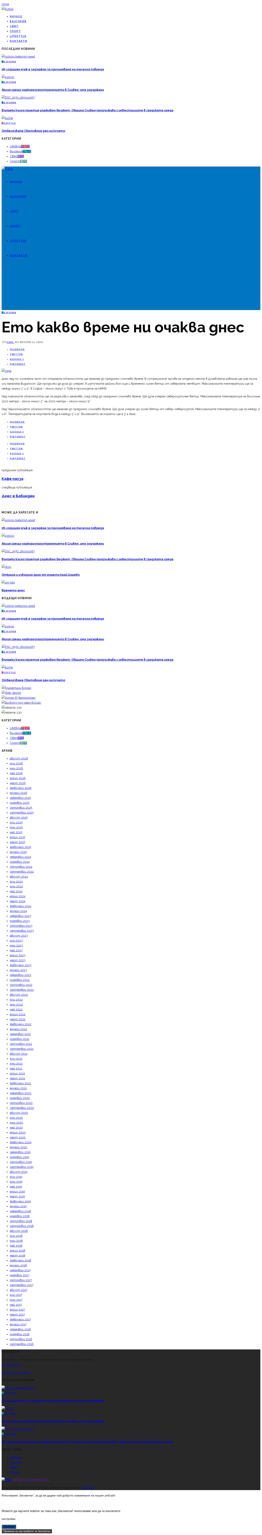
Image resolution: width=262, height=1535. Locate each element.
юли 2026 (16, 763)
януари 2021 (18, 1088)
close (5, 4)
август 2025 (19, 817)
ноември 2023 (20, 921)
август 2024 (19, 876)
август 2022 (19, 994)
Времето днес (13, 590)
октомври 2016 (21, 1339)
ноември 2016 (19, 1334)
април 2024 (17, 896)
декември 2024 (20, 857)
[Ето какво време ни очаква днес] (6, 371)
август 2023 (19, 935)
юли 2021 (16, 1058)
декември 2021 (20, 1034)
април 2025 (17, 837)
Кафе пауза (12, 479)
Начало (16, 16)
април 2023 (17, 955)
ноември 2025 (19, 802)
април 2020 (18, 1132)
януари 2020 (18, 1147)
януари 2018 (18, 1265)
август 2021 (18, 1053)
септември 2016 (22, 1344)
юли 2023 (16, 940)
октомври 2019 (21, 1162)
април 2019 (17, 1191)
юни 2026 (16, 768)
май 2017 (16, 1304)
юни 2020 (16, 1122)
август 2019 (18, 1171)
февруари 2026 (21, 788)
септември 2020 (22, 1108)
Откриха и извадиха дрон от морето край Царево (41, 574)
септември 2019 (21, 1167)
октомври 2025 (21, 807)
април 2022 (17, 1014)
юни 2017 (16, 1299)
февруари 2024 (20, 906)
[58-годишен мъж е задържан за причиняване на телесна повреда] (18, 56)
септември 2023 (22, 930)
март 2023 (17, 960)
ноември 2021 (19, 1039)
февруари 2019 (20, 1201)
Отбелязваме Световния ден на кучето (33, 130)
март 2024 (17, 901)
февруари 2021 (20, 1083)
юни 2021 (16, 1063)
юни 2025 (16, 827)
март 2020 (18, 1137)
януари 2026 (18, 793)
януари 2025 (18, 852)
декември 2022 (20, 975)
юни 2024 (16, 886)
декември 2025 (20, 797)
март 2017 (17, 1314)
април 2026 (18, 778)
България (18, 21)
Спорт (15, 31)
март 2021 (17, 1078)
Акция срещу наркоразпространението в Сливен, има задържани (53, 89)
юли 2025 (16, 822)
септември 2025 (22, 812)
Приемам (9, 1526)
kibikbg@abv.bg (11, 1364)
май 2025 (16, 832)
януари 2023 (18, 970)
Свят (14, 26)
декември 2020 (20, 1093)
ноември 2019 (19, 1157)
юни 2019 (16, 1181)
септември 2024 (22, 871)
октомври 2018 (21, 1221)
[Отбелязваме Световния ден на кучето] (7, 118)
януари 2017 (18, 1324)
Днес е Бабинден (18, 496)
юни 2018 (16, 1240)
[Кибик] (7, 9)
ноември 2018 (19, 1216)
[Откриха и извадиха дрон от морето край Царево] (6, 567)
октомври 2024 (21, 866)
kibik (10, 342)
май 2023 (16, 950)
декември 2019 (20, 1152)
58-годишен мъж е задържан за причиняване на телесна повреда (53, 69)
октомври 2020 (21, 1103)
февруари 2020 (21, 1142)
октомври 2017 (21, 1280)
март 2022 (17, 1019)
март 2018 (17, 1255)
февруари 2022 (20, 1024)
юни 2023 (16, 945)
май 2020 (16, 1127)
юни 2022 (16, 1004)
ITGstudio (87, 1487)
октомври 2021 (21, 1044)
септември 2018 (22, 1226)
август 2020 (19, 1112)
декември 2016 (20, 1329)
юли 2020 (16, 1117)
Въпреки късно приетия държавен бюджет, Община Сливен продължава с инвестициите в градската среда (87, 110)
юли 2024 (16, 881)
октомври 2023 (21, 925)
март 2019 (17, 1196)
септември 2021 (21, 1048)
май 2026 (16, 773)
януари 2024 (18, 911)
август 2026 (19, 758)
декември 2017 (20, 1270)
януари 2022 (18, 1029)
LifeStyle (18, 36)
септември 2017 (21, 1285)
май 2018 (16, 1245)
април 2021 (17, 1073)
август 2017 (18, 1290)
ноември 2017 (19, 1275)
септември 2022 (22, 989)
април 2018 (17, 1250)
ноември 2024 (20, 861)
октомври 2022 (21, 984)
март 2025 (17, 842)
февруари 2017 (20, 1319)
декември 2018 (20, 1211)
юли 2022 (16, 999)
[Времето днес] (8, 582)
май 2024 (16, 891)
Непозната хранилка (30, 1479)
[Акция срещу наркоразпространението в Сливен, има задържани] (8, 77)
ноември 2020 (20, 1098)
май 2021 (16, 1068)
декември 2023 (20, 916)
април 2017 (17, 1309)
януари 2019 (18, 1206)
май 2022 (16, 1009)
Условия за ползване (16, 1372)
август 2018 (19, 1231)
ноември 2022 (20, 980)
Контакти (18, 41)
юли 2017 (16, 1295)
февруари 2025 (20, 847)
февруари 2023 (20, 965)
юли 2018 (16, 1235)
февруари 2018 (20, 1260)
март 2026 (18, 783)
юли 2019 (16, 1176)
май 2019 (16, 1186)
